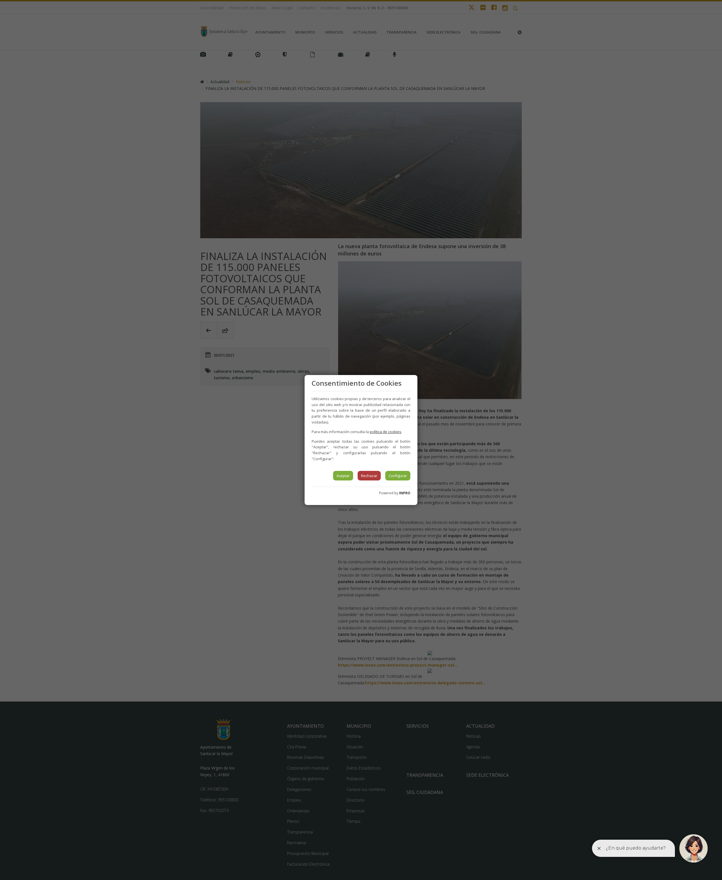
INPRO (404, 493)
